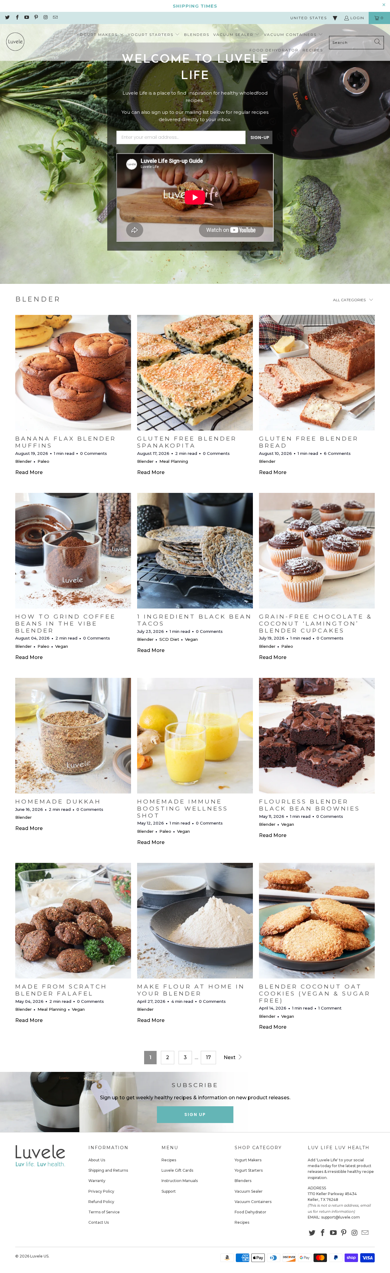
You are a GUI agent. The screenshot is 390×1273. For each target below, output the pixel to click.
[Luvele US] (15, 42)
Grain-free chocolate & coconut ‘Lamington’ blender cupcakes (315, 623)
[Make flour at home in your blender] (195, 920)
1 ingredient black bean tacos (194, 620)
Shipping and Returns (108, 1170)
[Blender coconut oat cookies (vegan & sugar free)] (317, 920)
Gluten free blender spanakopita (187, 442)
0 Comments (93, 453)
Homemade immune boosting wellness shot (182, 808)
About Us (96, 1160)
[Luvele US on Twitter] (7, 18)
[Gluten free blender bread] (317, 373)
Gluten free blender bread (309, 442)
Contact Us (98, 1222)
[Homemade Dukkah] (73, 735)
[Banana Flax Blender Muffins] (73, 373)
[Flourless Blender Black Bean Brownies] (317, 735)
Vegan (61, 646)
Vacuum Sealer (249, 1191)
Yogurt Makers (248, 1160)
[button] (100, 35)
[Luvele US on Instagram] (45, 18)
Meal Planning (173, 461)
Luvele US (39, 1256)
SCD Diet (169, 639)
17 (208, 1057)
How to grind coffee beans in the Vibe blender (65, 623)
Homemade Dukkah (58, 801)
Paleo (43, 461)
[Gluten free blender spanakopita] (195, 373)
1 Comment (330, 1008)
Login (357, 18)
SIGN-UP (259, 137)
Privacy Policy (101, 1191)
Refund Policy (101, 1201)
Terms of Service (104, 1212)
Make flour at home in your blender (191, 990)
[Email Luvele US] (54, 18)
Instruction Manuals (179, 1180)
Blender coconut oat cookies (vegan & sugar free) (314, 993)
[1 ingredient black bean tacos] (195, 551)
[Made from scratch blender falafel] (73, 920)
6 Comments (337, 453)
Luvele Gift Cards (177, 1170)
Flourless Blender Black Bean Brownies (309, 805)
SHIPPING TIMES (195, 6)
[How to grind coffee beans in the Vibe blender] (73, 551)
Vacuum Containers (253, 1201)
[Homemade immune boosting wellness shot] (195, 735)
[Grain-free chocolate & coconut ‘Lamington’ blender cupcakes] (317, 551)
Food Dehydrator (250, 1212)
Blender (38, 299)
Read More (29, 472)
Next (230, 1057)
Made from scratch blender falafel (61, 990)
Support (168, 1191)
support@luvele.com (340, 1217)
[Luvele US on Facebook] (16, 18)
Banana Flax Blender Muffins (65, 442)
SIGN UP (195, 1114)
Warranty (96, 1180)
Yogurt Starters (249, 1170)
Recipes (168, 1160)
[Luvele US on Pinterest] (35, 18)
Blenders (243, 1180)
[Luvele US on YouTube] (26, 18)
